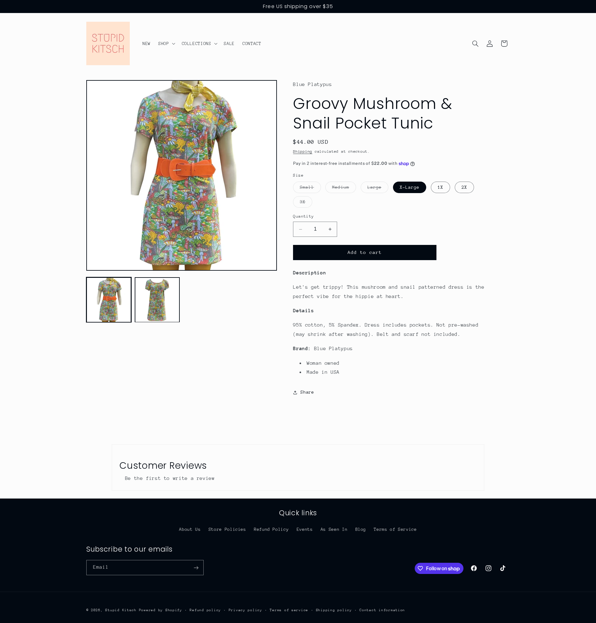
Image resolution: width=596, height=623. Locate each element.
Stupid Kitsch (121, 610)
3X (306, 203)
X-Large (409, 187)
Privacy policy (245, 610)
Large (378, 188)
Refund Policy (271, 528)
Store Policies (227, 528)
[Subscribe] (196, 567)
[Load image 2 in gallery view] (157, 300)
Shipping (302, 152)
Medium (344, 188)
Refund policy (205, 610)
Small (310, 188)
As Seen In (334, 528)
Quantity (303, 216)
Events (305, 528)
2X (464, 187)
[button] (166, 43)
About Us (190, 528)
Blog (360, 528)
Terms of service (289, 610)
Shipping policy (334, 610)
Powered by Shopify (160, 610)
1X (440, 187)
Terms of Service (395, 528)
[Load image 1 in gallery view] (109, 300)
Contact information (382, 610)
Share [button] (307, 392)
